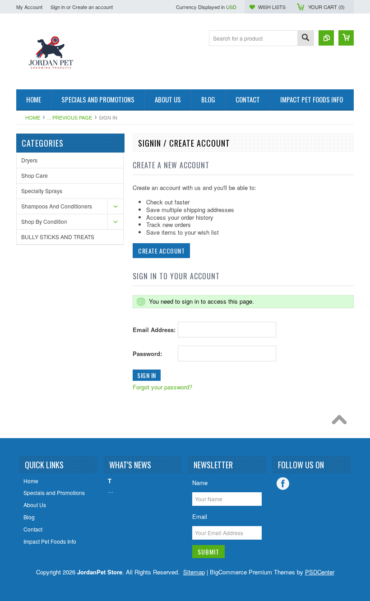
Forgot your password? (162, 387)
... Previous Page (69, 117)
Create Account (161, 250)
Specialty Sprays (41, 190)
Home (32, 117)
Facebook (283, 483)
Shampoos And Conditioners (56, 206)
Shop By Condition (44, 221)
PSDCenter (319, 572)
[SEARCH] (305, 38)
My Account (29, 6)
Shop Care (34, 175)
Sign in (58, 6)
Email (199, 516)
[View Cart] (346, 38)
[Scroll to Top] (342, 422)
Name (200, 482)
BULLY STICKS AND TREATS (57, 236)
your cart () (326, 6)
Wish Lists (272, 6)
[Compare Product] (326, 38)
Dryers (29, 160)
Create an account (92, 6)
